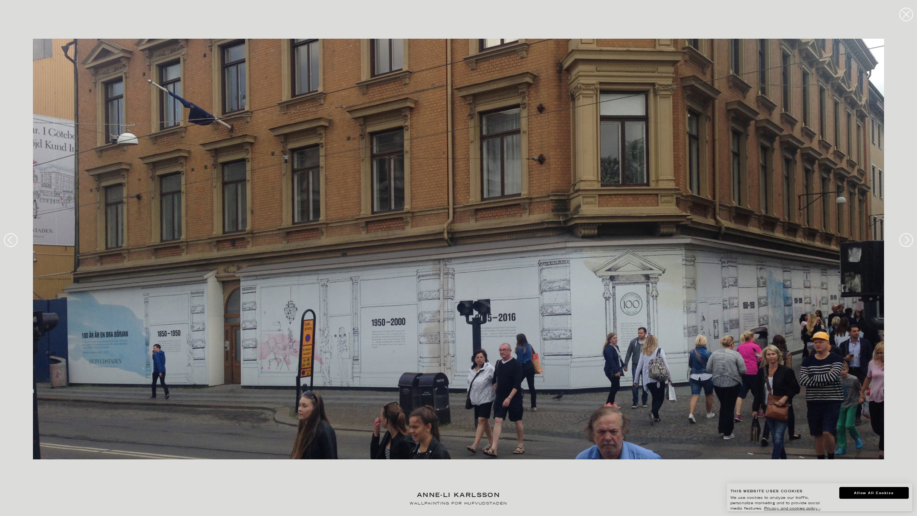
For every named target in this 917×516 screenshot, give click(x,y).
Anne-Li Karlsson (458, 495)
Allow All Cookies (874, 493)
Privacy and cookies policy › (792, 508)
